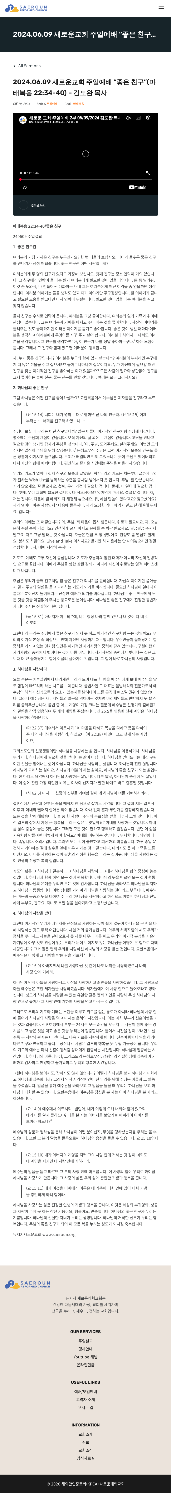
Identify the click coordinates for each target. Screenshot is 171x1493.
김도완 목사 (38, 205)
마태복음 (78, 104)
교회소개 (85, 1434)
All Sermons (29, 65)
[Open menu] (161, 8)
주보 (85, 1442)
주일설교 (85, 1341)
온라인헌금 (85, 1364)
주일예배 (52, 104)
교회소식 (85, 1450)
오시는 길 (85, 1407)
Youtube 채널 (85, 1356)
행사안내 (85, 1349)
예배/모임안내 (85, 1391)
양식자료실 (85, 1458)
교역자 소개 (85, 1399)
